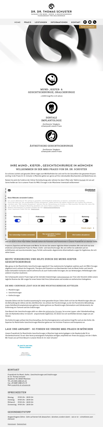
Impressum (35, 209)
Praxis (27, 22)
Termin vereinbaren (87, 26)
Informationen (59, 22)
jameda (29, 355)
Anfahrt (82, 335)
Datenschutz (21, 424)
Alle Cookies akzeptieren (81, 235)
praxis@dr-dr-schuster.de (20, 385)
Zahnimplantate (63, 277)
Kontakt (75, 22)
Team (34, 250)
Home (17, 22)
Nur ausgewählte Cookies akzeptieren (52, 235)
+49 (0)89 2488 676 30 (18, 381)
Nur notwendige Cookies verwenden (22, 235)
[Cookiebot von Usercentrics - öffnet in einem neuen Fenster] (86, 190)
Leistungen (41, 22)
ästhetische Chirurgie (54, 311)
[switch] (40, 220)
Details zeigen (86, 228)
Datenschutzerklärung (52, 207)
